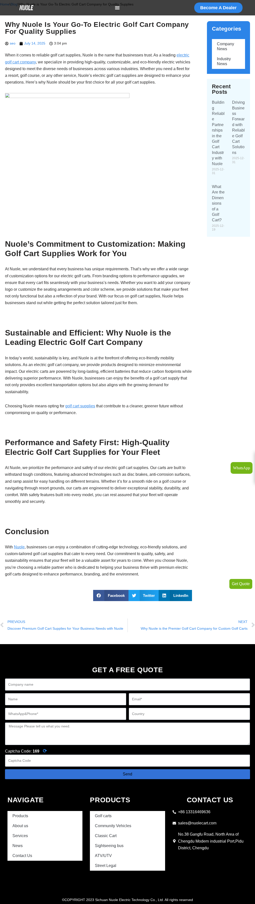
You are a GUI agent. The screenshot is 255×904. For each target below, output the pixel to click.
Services (20, 836)
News (17, 846)
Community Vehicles (113, 826)
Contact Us (22, 856)
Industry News (224, 61)
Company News (225, 46)
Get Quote (241, 584)
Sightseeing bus (109, 846)
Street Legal (105, 865)
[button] (110, 595)
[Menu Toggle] (117, 7)
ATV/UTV (103, 856)
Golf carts (103, 816)
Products (20, 816)
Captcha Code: (26, 751)
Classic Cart (106, 836)
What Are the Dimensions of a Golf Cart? (218, 203)
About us (20, 826)
